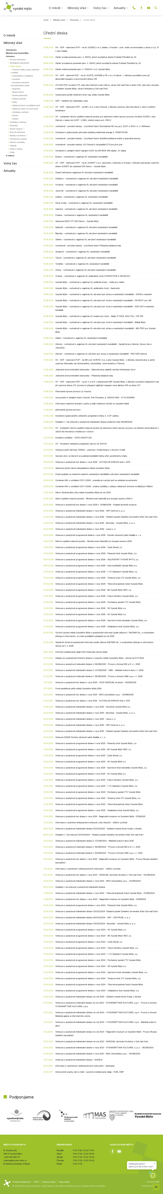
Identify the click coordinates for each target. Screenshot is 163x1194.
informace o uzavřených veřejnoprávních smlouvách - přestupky (85, 1066)
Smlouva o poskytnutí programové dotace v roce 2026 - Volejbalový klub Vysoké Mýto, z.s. (97, 626)
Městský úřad (77, 8)
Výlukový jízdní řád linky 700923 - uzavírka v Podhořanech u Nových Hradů (90, 450)
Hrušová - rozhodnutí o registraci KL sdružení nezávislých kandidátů (86, 184)
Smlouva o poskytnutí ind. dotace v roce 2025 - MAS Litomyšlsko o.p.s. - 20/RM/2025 (94, 694)
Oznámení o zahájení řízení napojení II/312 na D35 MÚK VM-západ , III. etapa (90, 150)
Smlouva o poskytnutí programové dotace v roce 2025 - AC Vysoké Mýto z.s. (90, 774)
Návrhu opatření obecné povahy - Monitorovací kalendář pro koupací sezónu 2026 (93, 541)
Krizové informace (17, 132)
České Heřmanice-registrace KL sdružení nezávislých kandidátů (84, 172)
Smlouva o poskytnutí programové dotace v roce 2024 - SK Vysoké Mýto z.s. (90, 966)
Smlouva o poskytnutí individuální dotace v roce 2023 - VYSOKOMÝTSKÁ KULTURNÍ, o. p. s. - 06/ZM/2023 (104, 1047)
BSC (157, 1182)
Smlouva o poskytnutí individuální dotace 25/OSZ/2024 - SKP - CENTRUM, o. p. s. (92, 917)
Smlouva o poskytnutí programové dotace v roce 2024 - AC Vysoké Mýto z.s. (90, 929)
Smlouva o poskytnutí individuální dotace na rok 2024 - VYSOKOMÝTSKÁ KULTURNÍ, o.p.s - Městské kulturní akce (105, 1024)
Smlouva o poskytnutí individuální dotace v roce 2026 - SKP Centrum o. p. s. (90, 511)
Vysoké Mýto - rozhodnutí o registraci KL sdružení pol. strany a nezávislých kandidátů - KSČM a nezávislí (103, 294)
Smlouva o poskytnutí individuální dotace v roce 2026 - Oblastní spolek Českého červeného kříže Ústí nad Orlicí (106, 517)
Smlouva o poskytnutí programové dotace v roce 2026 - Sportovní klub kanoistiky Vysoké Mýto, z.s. (101, 620)
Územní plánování (19, 95)
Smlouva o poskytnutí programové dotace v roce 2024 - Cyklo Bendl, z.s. (89, 942)
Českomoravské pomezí (68, 1115)
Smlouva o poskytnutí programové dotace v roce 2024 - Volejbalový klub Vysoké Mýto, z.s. (97, 990)
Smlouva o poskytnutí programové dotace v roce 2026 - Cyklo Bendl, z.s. (88, 547)
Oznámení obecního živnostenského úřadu (20, 83)
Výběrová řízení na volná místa (25, 109)
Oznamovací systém (18, 139)
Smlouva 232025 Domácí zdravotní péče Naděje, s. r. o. (80, 737)
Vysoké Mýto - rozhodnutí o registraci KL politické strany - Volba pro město (89, 282)
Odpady (13, 146)
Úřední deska (15, 66)
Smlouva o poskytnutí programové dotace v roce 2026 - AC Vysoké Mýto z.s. (90, 614)
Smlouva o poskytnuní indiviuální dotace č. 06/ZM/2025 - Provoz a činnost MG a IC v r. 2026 (97, 664)
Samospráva (11, 50)
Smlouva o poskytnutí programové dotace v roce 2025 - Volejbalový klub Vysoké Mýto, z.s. (97, 810)
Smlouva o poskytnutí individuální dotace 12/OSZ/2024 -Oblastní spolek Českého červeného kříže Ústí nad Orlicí (106, 911)
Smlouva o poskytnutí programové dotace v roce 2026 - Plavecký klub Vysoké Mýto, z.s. (96, 553)
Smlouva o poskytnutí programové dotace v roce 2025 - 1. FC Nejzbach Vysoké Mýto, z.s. (96, 786)
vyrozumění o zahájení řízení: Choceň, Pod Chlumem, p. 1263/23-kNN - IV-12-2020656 (94, 397)
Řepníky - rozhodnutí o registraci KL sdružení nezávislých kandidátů (86, 233)
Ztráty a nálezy (16, 149)
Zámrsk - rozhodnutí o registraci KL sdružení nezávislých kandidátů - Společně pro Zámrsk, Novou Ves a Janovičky (103, 346)
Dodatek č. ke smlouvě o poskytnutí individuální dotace (80, 887)
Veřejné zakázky (19, 99)
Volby (14, 102)
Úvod (45, 20)
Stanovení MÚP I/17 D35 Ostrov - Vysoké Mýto (77, 221)
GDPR (36, 1182)
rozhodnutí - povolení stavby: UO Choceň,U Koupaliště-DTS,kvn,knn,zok (88, 144)
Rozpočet (16, 89)
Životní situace (16, 129)
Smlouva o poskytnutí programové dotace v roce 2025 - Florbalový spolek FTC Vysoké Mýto (98, 792)
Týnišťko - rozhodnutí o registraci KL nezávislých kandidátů (82, 264)
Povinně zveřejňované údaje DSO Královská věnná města (81, 652)
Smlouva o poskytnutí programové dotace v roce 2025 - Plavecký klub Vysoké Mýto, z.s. (96, 743)
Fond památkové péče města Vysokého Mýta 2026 (78, 688)
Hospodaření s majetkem (22, 76)
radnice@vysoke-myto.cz (15, 1160)
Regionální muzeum (148, 1115)
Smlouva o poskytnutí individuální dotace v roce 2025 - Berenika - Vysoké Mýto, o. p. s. (95, 713)
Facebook (141, 8)
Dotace (15, 115)
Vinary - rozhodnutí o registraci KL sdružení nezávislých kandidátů (85, 270)
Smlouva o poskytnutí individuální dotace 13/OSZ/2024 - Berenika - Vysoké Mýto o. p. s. (95, 923)
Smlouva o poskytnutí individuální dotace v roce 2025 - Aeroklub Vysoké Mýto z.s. (93, 707)
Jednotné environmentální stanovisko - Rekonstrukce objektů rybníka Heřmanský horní (95, 369)
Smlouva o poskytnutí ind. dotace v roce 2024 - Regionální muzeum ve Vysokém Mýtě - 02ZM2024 (100, 899)
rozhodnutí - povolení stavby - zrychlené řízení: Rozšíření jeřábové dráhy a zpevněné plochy (97, 138)
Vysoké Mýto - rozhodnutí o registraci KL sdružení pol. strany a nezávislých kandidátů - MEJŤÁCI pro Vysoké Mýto (105, 330)
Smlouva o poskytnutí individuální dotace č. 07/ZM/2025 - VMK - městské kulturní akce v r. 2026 (99, 670)
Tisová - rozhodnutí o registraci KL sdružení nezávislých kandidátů (85, 258)
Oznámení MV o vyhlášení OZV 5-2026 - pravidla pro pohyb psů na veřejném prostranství (96, 480)
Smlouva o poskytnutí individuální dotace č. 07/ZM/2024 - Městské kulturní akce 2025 (94, 841)
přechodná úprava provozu (68, 410)
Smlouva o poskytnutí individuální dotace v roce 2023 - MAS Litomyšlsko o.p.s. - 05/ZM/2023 (97, 1053)
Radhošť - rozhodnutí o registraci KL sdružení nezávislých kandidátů (86, 227)
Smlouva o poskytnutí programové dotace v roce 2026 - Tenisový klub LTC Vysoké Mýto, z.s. (98, 578)
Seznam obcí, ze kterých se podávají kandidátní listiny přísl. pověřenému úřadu (91, 456)
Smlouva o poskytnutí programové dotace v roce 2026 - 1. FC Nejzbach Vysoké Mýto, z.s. (96, 571)
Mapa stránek (64, 1182)
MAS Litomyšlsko (95, 1115)
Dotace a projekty (17, 142)
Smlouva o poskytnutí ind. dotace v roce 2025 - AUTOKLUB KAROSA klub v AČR (92, 700)
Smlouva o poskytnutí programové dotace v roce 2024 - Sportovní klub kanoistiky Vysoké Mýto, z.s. (101, 972)
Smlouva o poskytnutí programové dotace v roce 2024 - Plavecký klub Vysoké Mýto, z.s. (96, 905)
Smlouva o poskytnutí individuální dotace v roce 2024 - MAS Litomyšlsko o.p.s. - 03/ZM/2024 (98, 881)
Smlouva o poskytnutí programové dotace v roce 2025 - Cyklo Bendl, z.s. (88, 755)
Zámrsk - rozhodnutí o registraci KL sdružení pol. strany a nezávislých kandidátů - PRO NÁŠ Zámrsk (101, 354)
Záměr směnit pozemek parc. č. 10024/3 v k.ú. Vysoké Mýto (82, 69)
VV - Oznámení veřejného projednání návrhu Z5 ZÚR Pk (81, 444)
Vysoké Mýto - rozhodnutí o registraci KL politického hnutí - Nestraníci (87, 288)
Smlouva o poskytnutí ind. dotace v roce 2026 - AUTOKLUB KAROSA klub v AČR (92, 462)
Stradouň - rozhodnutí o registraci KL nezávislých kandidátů (82, 251)
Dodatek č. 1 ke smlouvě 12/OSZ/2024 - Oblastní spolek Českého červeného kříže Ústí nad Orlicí (99, 835)
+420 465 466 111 (134, 8)
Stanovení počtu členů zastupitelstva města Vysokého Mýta (82, 468)
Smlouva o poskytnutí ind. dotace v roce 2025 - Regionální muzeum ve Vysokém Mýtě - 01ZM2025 (100, 816)
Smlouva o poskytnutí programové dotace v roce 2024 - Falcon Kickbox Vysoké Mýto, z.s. (96, 948)
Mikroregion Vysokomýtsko (15, 1115)
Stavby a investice (17, 135)
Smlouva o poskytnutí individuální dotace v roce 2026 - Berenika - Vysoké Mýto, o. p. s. (95, 523)
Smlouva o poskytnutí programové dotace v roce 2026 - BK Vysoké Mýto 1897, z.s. (93, 590)
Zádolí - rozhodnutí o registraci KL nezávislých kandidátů (81, 338)
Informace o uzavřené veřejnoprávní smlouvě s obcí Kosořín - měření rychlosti (91, 822)
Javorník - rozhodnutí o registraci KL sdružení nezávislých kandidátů (86, 191)
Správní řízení (18, 92)
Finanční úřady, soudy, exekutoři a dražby (25, 71)
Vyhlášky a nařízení (20, 112)
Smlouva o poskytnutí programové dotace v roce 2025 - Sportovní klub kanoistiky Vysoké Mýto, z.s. (101, 767)
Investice (16, 79)
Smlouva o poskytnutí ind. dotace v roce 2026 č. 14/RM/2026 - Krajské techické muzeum (96, 504)
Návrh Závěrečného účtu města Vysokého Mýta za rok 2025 (83, 492)
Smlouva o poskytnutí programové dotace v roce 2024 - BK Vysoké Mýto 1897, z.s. (93, 936)
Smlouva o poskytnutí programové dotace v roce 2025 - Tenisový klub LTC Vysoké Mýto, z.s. (98, 798)
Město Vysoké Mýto (18, 7)
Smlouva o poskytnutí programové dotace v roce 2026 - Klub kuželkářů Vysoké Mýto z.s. (96, 565)
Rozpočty (14, 125)
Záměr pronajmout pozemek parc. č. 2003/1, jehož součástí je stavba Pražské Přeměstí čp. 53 (98, 63)
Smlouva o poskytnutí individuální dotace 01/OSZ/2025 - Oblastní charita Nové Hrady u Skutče (98, 828)
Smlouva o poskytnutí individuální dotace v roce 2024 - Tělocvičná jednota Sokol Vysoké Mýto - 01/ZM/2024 (105, 893)
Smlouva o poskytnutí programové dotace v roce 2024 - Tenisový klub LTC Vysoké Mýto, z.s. (98, 978)
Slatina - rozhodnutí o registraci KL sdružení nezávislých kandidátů (85, 239)
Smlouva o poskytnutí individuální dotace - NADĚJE (79, 1060)
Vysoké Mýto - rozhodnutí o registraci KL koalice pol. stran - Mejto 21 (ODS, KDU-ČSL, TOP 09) (99, 316)
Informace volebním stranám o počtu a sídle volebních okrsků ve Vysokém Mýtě (92, 403)
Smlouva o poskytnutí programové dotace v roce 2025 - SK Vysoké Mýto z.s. (90, 761)
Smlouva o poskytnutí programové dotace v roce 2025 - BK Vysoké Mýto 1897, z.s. (93, 749)
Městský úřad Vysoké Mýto (17, 53)
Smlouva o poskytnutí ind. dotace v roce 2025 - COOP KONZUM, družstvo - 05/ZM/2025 (95, 682)
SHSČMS (121, 1115)
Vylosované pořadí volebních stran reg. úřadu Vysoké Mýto (82, 95)
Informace (74, 20)
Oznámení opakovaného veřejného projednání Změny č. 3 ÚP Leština (86, 416)
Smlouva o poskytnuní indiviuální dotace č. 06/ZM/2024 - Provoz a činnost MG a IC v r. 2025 (97, 847)
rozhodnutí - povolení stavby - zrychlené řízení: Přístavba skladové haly (88, 245)
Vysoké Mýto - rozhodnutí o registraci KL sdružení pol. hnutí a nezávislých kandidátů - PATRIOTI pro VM (103, 300)
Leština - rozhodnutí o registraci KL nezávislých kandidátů (81, 197)
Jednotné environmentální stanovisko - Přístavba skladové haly (84, 375)
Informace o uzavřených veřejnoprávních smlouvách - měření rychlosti (87, 869)
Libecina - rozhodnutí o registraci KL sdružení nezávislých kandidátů (86, 209)
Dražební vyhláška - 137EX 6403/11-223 (73, 437)
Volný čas (99, 8)
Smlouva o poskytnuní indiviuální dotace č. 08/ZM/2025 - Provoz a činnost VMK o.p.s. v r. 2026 (98, 676)
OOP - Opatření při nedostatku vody (71, 101)
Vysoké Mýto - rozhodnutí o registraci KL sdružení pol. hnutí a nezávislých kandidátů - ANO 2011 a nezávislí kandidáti (104, 308)
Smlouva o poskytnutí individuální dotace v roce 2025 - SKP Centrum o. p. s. (90, 725)
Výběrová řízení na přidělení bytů (26, 105)
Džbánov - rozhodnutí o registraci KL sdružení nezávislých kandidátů (86, 178)
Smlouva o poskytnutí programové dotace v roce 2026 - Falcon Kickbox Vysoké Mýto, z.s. (96, 596)
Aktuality (120, 8)
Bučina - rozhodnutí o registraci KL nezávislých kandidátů (81, 157)
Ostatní (15, 119)
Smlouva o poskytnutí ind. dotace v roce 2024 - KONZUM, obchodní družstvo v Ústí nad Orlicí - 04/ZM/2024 (105, 875)
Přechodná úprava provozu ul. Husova (73, 391)
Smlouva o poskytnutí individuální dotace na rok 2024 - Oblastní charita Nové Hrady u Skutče (98, 996)
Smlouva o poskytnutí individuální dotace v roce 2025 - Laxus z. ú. (85, 719)
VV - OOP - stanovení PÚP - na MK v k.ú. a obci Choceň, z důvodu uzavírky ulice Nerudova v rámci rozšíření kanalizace (105, 109)
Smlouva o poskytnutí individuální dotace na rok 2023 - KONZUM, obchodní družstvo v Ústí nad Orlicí (101, 1041)
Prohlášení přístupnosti (21, 1182)
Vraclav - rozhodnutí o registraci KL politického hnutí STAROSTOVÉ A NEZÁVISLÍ (92, 276)
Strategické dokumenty (19, 63)
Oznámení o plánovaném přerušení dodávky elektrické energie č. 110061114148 (91, 132)
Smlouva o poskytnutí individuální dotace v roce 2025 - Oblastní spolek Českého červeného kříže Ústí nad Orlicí (106, 731)
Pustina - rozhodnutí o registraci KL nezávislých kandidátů (81, 215)
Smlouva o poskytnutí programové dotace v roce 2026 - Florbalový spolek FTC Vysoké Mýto (98, 602)
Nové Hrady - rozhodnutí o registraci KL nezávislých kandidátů (84, 203)
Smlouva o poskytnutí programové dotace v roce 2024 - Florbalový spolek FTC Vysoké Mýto (98, 960)
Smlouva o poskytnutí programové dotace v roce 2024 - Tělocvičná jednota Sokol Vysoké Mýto (99, 984)
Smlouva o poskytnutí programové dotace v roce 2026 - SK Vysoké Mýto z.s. (90, 608)
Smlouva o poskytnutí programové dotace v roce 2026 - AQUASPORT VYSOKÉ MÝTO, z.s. (97, 559)
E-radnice (10, 156)
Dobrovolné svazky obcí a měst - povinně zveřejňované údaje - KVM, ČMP (89, 1072)
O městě (54, 8)
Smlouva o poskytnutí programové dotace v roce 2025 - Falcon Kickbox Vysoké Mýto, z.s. (96, 780)
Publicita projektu (49, 1182)
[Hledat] (155, 8)
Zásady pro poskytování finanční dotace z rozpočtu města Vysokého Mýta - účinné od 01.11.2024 (99, 658)
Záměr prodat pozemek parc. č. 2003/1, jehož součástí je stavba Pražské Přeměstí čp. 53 (95, 57)
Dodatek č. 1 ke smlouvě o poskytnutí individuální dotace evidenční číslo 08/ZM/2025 (93, 422)
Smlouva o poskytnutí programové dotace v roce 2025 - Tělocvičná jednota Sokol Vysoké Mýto (99, 804)
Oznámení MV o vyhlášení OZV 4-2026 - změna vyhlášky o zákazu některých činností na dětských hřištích (104, 486)
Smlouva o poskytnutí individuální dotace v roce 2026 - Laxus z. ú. (85, 529)
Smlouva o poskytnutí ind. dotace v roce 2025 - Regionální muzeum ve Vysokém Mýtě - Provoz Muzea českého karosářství (106, 861)
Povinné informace (18, 60)
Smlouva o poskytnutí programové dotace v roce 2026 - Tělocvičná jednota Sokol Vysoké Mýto (99, 584)
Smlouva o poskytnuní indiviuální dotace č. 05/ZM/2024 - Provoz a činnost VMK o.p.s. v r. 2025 (98, 853)
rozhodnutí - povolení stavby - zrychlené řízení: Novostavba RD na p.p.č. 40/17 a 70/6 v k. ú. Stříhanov (102, 126)
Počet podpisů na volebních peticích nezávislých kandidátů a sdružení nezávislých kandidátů (97, 474)
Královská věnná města (41, 1115)
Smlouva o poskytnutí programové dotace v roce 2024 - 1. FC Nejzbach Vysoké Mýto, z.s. (96, 954)
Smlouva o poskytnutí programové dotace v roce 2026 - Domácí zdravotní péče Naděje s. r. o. (98, 535)
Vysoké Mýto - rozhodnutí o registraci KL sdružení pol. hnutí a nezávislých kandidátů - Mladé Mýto (100, 322)
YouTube (148, 8)
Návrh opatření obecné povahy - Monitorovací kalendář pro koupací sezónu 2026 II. (94, 498)
